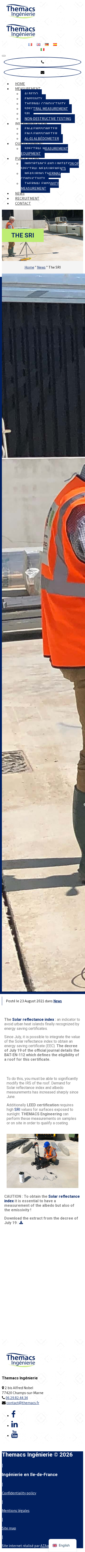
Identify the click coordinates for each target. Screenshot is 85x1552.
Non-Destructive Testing (48, 118)
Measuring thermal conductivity (41, 176)
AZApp (45, 1545)
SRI (27, 113)
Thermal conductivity (45, 103)
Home (20, 83)
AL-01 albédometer (42, 138)
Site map (9, 1528)
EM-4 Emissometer (41, 128)
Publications (27, 158)
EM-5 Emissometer (41, 133)
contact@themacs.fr (22, 1402)
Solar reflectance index (33, 1019)
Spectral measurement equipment (44, 151)
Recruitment (27, 198)
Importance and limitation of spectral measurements (50, 166)
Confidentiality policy (19, 1492)
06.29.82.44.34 (17, 1397)
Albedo (31, 93)
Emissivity (33, 98)
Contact (23, 203)
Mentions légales (16, 1510)
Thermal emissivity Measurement (40, 186)
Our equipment (29, 143)
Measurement (28, 88)
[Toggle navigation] (4, 56)
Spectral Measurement (46, 108)
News (20, 193)
